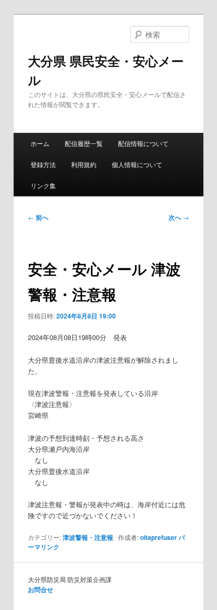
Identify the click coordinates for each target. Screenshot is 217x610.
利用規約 (83, 164)
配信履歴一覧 (84, 143)
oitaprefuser (158, 537)
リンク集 (43, 185)
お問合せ (40, 589)
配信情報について (143, 143)
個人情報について (137, 164)
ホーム (40, 143)
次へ (179, 217)
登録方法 (43, 164)
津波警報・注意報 (88, 537)
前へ (38, 217)
